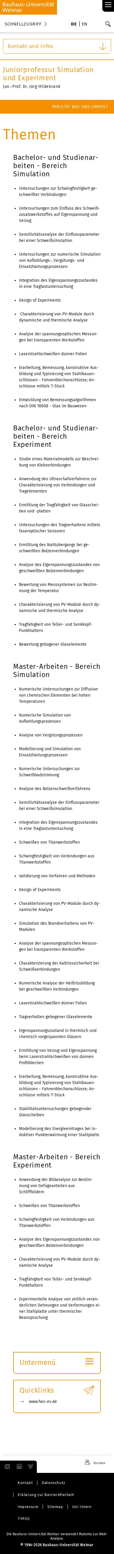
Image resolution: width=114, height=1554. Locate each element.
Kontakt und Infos (30, 46)
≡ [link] (108, 5)
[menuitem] (74, 24)
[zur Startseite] (28, 7)
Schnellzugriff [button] (23, 24)
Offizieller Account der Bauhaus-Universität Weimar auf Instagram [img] (6, 1467)
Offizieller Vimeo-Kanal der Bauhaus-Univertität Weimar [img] (31, 1467)
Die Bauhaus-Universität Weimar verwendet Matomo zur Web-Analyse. (57, 1536)
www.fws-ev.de (43, 1401)
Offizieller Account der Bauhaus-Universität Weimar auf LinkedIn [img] (18, 1467)
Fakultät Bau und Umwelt (80, 106)
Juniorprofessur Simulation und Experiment (48, 74)
